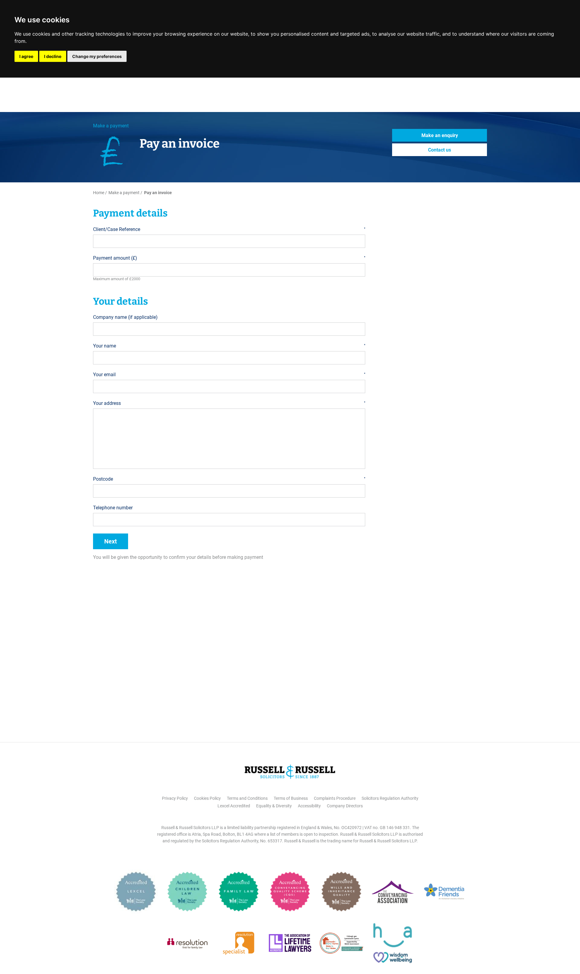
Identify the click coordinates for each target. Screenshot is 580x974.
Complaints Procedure (335, 798)
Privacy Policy (175, 798)
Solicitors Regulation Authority (390, 798)
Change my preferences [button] (97, 56)
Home (98, 192)
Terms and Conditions (247, 798)
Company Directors (345, 805)
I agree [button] (26, 56)
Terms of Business (291, 798)
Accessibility (309, 805)
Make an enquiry (439, 135)
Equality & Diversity (274, 805)
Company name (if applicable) (125, 317)
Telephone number (113, 508)
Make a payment (111, 126)
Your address (229, 403)
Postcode (229, 479)
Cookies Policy (207, 798)
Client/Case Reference (229, 229)
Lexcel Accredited (234, 805)
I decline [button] (52, 56)
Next (110, 541)
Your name (229, 346)
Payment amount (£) (229, 258)
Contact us (439, 150)
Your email (229, 374)
